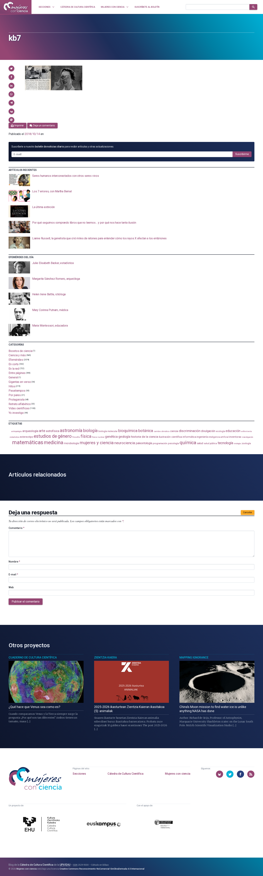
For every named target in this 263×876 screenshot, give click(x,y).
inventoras (235, 436)
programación (160, 443)
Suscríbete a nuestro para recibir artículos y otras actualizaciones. (62, 146)
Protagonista (17, 399)
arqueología (30, 431)
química (188, 442)
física (86, 436)
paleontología (144, 443)
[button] (11, 68)
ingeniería (202, 436)
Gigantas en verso (20, 382)
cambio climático (161, 431)
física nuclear (98, 437)
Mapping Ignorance (193, 657)
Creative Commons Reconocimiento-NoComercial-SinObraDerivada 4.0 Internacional (102, 869)
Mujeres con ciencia (177, 773)
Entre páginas (17, 373)
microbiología (71, 443)
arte (42, 431)
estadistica (14, 437)
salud (200, 443)
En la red (14, 368)
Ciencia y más (17, 355)
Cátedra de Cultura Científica (125, 773)
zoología (246, 443)
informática (189, 436)
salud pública (210, 443)
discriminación (189, 431)
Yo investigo (16, 412)
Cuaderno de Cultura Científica (33, 657)
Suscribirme (242, 154)
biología (90, 430)
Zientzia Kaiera (105, 657)
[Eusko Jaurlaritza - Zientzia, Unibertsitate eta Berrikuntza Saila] (163, 825)
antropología (16, 431)
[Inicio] (15, 7)
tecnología (225, 443)
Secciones (79, 773)
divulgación (208, 431)
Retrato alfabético (20, 404)
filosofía (76, 437)
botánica (145, 430)
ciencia (174, 431)
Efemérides (16, 359)
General (13, 377)
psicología (173, 443)
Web (11, 587)
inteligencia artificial (218, 437)
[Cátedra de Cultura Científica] (42, 825)
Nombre (14, 561)
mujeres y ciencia (97, 442)
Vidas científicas (19, 408)
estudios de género (53, 436)
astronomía (71, 430)
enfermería (246, 431)
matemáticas (27, 442)
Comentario (16, 528)
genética (111, 437)
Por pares (15, 395)
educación (233, 431)
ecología (220, 431)
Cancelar (247, 512)
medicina (53, 442)
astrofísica (52, 431)
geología (124, 436)
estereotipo (26, 436)
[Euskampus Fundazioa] (104, 824)
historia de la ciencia (144, 436)
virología (237, 443)
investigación (247, 437)
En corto (14, 364)
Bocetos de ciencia (20, 350)
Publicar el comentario (26, 601)
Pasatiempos (17, 390)
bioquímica (128, 430)
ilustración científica (170, 436)
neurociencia (124, 443)
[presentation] (131, 180)
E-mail (13, 574)
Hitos (12, 386)
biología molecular (108, 431)
